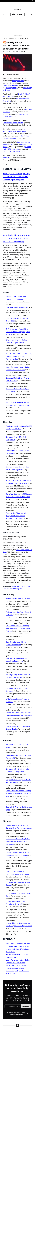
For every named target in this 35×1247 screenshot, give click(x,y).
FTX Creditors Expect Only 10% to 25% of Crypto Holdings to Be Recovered (18, 841)
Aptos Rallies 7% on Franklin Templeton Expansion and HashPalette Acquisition (16, 516)
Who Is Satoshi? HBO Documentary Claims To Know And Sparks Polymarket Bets (19, 356)
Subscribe (25, 1006)
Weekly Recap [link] (24, 38)
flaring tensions (18, 81)
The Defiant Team (9, 51)
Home (5, 38)
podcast (6, 158)
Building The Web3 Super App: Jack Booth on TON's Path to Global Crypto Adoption (16, 176)
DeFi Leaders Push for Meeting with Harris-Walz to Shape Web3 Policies (18, 628)
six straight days (12, 88)
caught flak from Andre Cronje (14, 151)
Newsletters (13, 38)
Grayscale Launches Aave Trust (17, 307)
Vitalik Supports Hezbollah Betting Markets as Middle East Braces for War (18, 793)
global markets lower (11, 85)
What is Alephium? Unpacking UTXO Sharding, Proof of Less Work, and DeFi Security (16, 238)
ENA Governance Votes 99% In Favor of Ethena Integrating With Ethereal (18, 332)
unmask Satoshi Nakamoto (13, 123)
